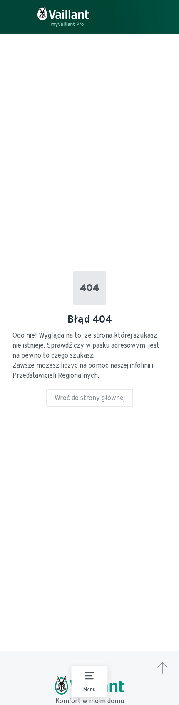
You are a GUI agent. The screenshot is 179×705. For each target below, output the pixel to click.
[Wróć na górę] (162, 669)
